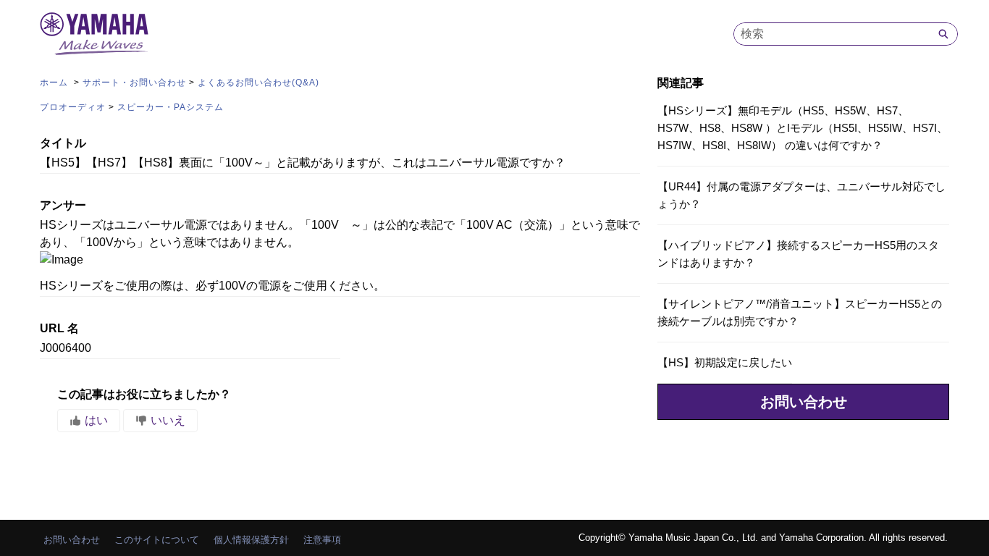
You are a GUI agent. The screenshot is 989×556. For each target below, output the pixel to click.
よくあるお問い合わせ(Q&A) (258, 82)
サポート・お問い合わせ (134, 82)
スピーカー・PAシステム (170, 107)
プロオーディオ (73, 107)
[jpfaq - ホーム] (94, 33)
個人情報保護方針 (251, 539)
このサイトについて (156, 539)
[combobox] (832, 34)
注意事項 (322, 539)
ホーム (55, 82)
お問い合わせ (803, 402)
